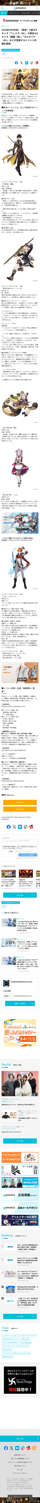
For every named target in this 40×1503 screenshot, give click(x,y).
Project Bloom (7, 1350)
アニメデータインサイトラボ (28, 1335)
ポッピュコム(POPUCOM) (10, 1342)
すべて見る (20, 895)
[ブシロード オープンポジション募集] (20, 20)
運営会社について (20, 1455)
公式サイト (20, 802)
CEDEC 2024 (24, 1339)
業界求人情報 (25, 13)
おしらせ (20, 1469)
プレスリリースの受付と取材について (20, 1462)
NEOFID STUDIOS (7, 1357)
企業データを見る (20, 1003)
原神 (4, 54)
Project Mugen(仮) (25, 1342)
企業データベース (14, 13)
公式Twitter (20, 809)
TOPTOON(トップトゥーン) (10, 1339)
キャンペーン (7, 26)
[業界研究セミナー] (20, 1032)
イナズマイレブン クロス (10, 1335)
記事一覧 (3, 13)
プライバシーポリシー (20, 1473)
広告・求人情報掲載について (20, 1458)
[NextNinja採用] (20, 1380)
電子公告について (20, 1466)
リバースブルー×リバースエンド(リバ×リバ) (15, 1346)
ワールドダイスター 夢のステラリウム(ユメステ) (16, 1353)
